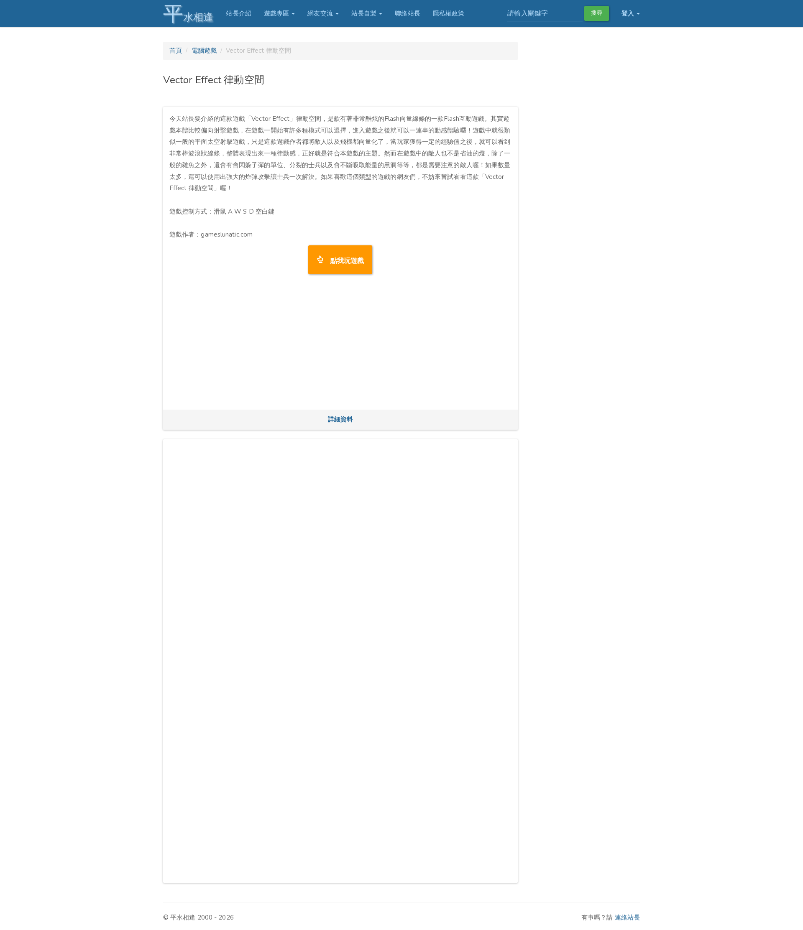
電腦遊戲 (204, 50)
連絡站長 (627, 917)
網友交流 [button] (321, 13)
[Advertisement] (340, 344)
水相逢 (188, 14)
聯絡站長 (407, 13)
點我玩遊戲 (344, 260)
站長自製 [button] (364, 13)
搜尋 (596, 13)
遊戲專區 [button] (277, 13)
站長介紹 (238, 13)
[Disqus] (340, 550)
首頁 (175, 50)
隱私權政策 (449, 13)
